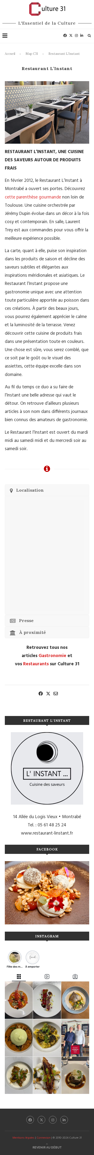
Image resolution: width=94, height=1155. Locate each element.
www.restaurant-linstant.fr (47, 833)
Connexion (44, 1137)
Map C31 (32, 54)
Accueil (10, 54)
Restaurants (36, 664)
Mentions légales (23, 1137)
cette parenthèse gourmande (33, 197)
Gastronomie (52, 655)
